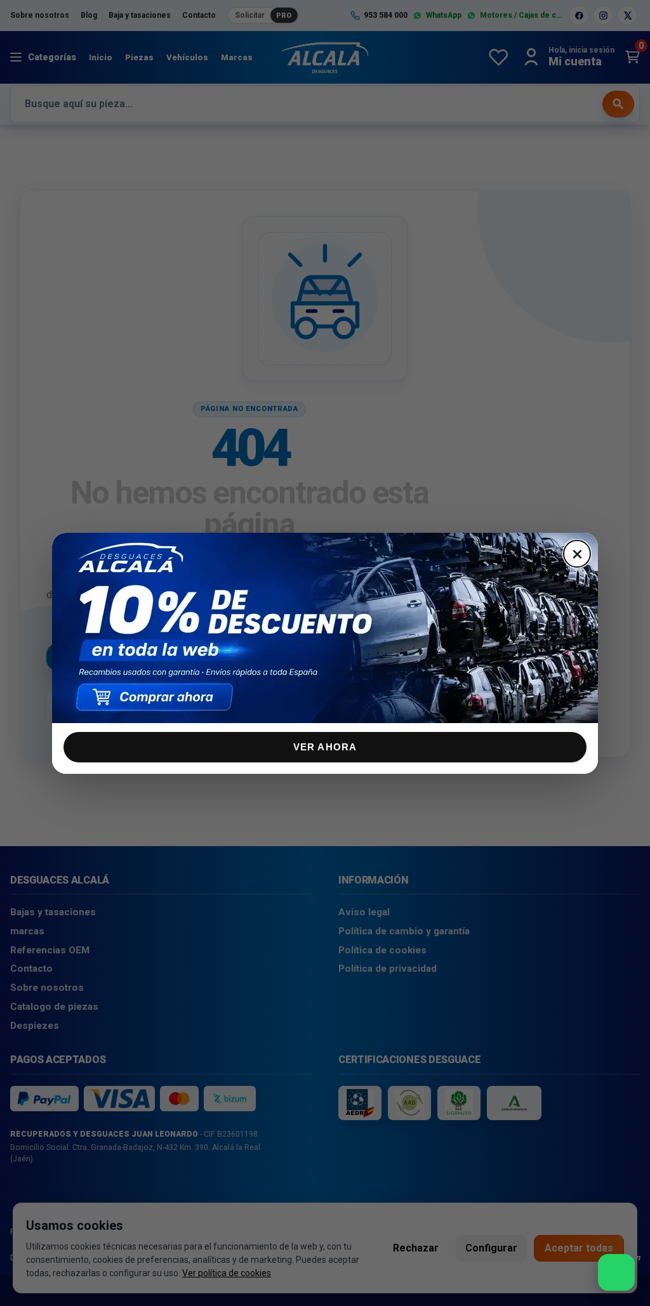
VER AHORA (325, 746)
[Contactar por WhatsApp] (616, 1272)
